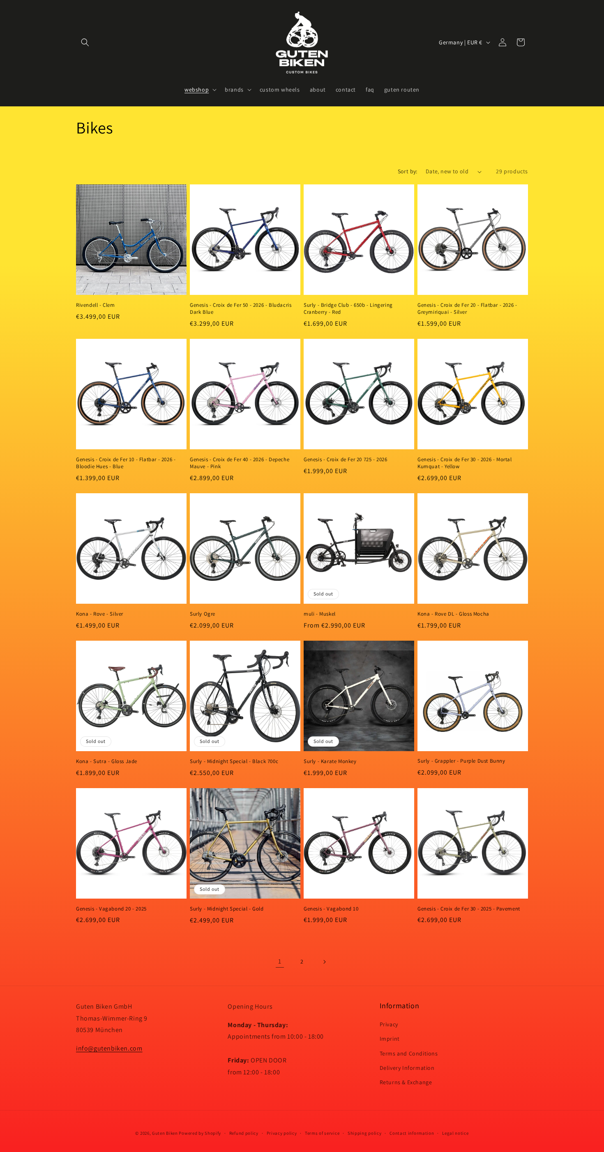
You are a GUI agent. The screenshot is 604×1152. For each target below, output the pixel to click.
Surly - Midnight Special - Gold (227, 909)
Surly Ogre (202, 614)
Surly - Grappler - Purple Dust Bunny (461, 761)
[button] (85, 42)
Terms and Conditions (409, 1053)
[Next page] (324, 962)
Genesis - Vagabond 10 (331, 909)
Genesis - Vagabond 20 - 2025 (111, 909)
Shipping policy (365, 1133)
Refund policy (243, 1133)
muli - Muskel (320, 614)
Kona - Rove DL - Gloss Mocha (453, 614)
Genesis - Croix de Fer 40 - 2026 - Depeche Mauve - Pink (239, 463)
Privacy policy (282, 1133)
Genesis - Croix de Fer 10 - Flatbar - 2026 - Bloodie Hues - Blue (125, 463)
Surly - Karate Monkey (330, 761)
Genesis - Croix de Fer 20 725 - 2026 (345, 459)
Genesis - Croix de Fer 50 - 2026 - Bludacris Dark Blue (240, 308)
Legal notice (455, 1133)
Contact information (412, 1133)
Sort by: (407, 171)
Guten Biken (165, 1133)
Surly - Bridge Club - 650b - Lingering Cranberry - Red (348, 308)
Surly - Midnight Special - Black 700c (234, 761)
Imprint (390, 1038)
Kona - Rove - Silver (99, 614)
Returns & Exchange (406, 1082)
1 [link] (279, 961)
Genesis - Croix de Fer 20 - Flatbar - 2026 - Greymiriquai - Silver (467, 308)
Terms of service (322, 1133)
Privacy (389, 1024)
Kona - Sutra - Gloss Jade (106, 761)
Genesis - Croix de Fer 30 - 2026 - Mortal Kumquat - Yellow (464, 463)
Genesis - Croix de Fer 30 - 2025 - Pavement (468, 909)
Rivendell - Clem (95, 305)
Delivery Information (407, 1068)
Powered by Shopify (200, 1133)
